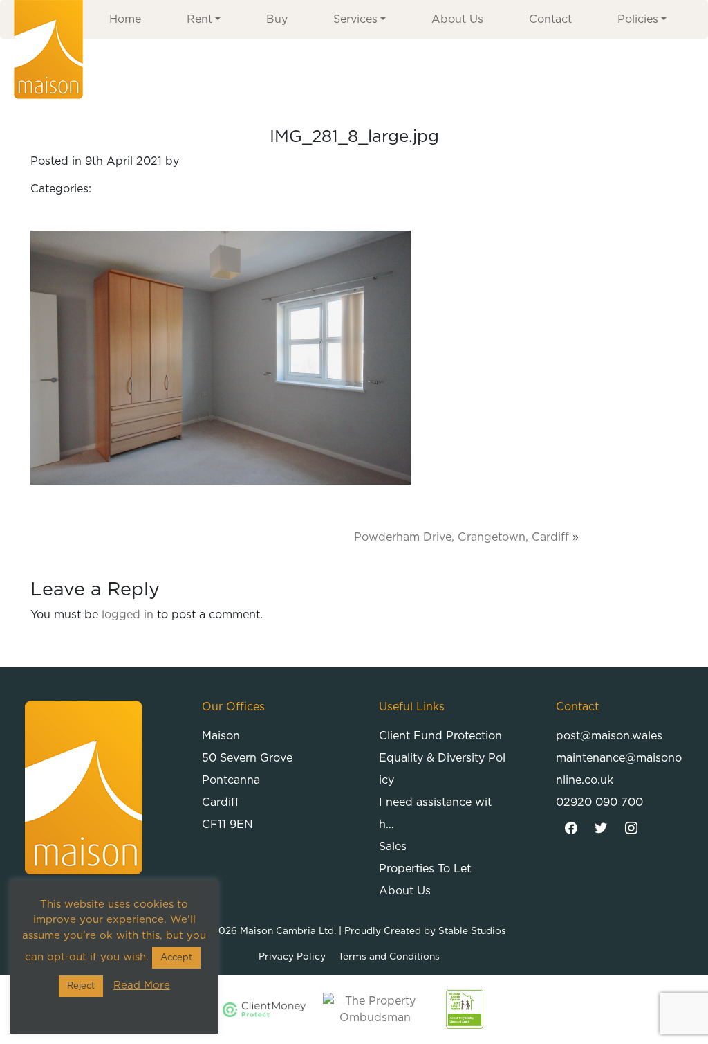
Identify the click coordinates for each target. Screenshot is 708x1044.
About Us (457, 19)
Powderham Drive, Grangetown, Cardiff (461, 537)
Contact (550, 19)
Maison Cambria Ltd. (288, 931)
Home (125, 19)
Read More (141, 985)
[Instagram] (631, 828)
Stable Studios (472, 931)
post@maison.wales (609, 735)
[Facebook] (571, 828)
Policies (637, 19)
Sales (393, 846)
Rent (199, 19)
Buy (277, 19)
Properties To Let (425, 868)
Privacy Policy (292, 957)
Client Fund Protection (440, 735)
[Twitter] (601, 828)
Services (355, 19)
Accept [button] (176, 957)
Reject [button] (81, 986)
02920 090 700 (599, 802)
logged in (127, 614)
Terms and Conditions (389, 957)
